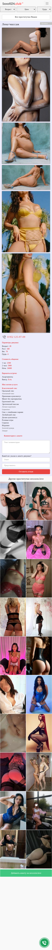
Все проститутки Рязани (26, 17)
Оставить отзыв (26, 471)
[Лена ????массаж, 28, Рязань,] (26, 143)
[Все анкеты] (12, 3)
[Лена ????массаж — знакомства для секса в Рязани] (26, 177)
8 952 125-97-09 (16, 336)
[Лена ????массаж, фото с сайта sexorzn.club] (26, 221)
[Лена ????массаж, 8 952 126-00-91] (26, 293)
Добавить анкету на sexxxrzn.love (26, 873)
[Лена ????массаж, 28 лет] (26, 89)
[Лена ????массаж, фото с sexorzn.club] (26, 42)
